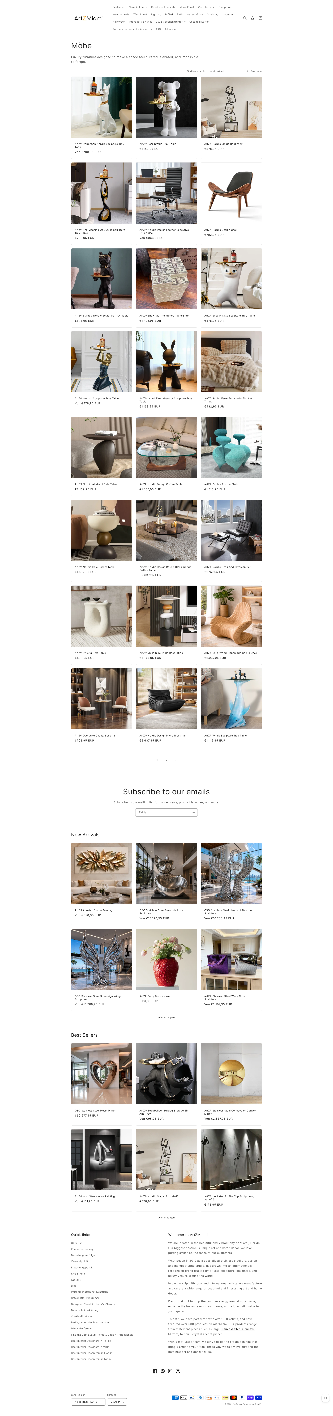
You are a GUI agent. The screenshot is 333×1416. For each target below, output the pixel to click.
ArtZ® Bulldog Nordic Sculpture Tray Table (101, 315)
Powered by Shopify (252, 1404)
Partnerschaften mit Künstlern (89, 1291)
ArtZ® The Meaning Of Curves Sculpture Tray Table (100, 231)
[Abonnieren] (194, 812)
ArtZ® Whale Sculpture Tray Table (225, 735)
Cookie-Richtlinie (81, 1316)
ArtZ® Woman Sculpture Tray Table (97, 398)
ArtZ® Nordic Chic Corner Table (95, 566)
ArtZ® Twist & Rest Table (90, 652)
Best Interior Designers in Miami (90, 1346)
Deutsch (115, 1401)
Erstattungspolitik (82, 1267)
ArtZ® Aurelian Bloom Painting (94, 910)
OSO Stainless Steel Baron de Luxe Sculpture (161, 912)
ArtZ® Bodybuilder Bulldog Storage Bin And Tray (163, 1112)
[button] (170, 21)
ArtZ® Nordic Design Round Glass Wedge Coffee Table (165, 568)
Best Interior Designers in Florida (91, 1340)
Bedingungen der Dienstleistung (90, 1322)
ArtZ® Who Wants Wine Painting (95, 1196)
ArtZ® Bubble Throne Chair (221, 484)
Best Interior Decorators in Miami (91, 1358)
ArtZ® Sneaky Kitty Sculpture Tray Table (229, 315)
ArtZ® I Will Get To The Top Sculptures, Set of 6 (229, 1198)
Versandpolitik (79, 1261)
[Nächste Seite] (176, 760)
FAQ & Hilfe (78, 1273)
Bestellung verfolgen (83, 1255)
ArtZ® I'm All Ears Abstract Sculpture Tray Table (165, 400)
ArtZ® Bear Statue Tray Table (157, 143)
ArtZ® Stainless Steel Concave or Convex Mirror (230, 1112)
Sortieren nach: (196, 71)
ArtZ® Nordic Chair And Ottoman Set (227, 566)
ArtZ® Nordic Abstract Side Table (96, 484)
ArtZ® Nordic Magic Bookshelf (223, 143)
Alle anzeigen (166, 1017)
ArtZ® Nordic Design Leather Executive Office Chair (164, 231)
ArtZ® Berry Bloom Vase (154, 996)
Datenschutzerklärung (84, 1310)
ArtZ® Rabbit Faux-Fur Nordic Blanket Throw (228, 400)
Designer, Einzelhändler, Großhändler (94, 1304)
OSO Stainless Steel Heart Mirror (95, 1110)
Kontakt (75, 1279)
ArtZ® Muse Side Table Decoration (161, 652)
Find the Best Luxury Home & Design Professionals (102, 1334)
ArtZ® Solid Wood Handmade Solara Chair (230, 652)
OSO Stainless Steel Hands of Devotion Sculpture (228, 912)
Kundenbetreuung (82, 1249)
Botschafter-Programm (85, 1297)
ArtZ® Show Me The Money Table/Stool (164, 315)
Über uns (76, 1243)
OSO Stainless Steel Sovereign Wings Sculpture (98, 998)
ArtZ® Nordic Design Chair (221, 229)
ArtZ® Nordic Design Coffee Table (160, 484)
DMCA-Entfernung (82, 1328)
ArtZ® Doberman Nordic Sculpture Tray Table (99, 145)
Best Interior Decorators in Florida (92, 1352)
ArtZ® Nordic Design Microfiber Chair (162, 735)
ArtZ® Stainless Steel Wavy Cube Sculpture (225, 998)
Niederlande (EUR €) (87, 1401)
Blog (73, 1285)
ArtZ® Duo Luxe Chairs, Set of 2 (95, 735)
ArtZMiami (237, 1404)
